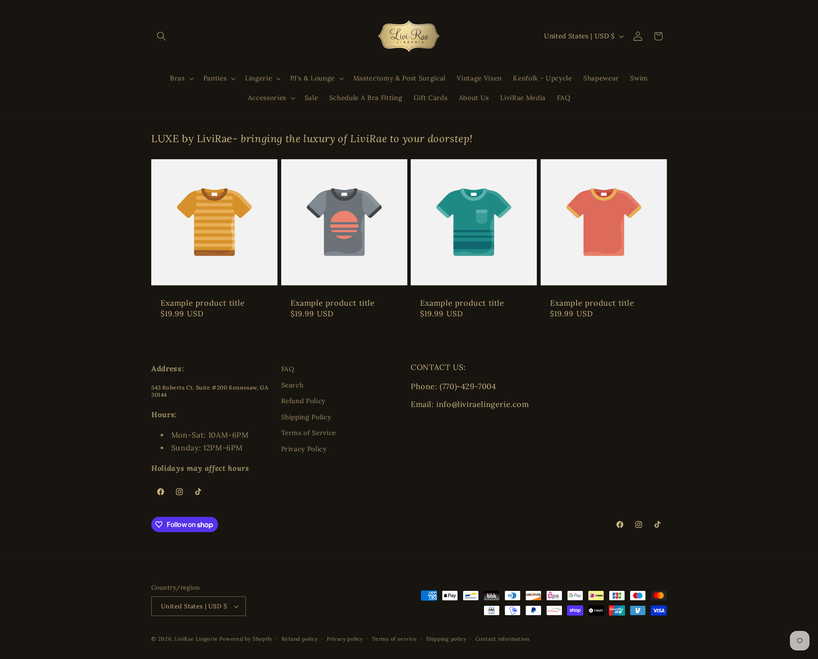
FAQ (287, 369)
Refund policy (300, 639)
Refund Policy (303, 401)
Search (292, 385)
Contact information (502, 639)
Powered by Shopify (245, 639)
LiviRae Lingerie (196, 639)
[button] (161, 36)
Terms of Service (309, 433)
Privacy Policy (304, 449)
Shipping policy (446, 639)
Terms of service (394, 639)
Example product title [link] (203, 303)
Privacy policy (345, 639)
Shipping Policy (306, 417)
